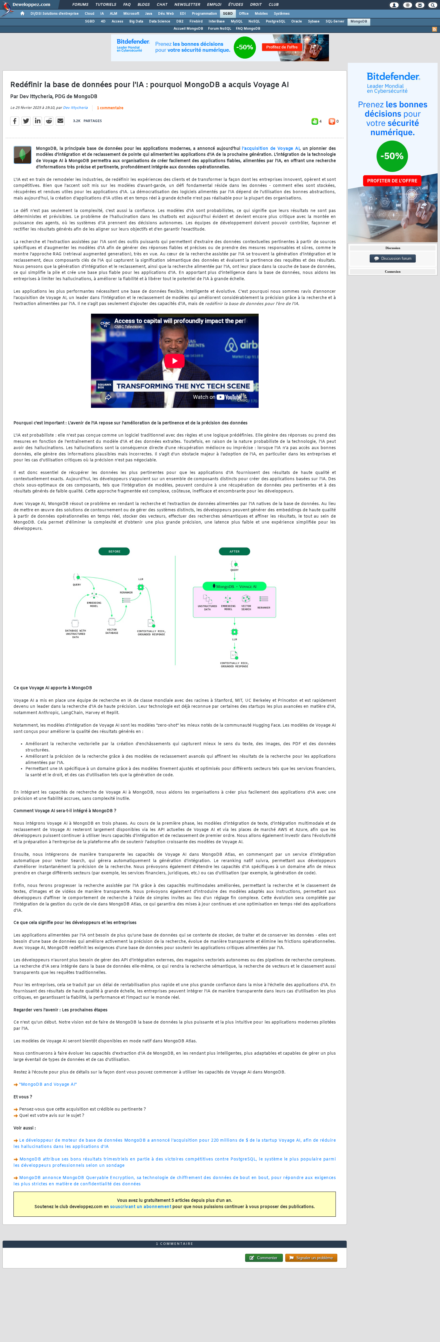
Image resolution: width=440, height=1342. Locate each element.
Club (273, 4)
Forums (80, 4)
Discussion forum (395, 258)
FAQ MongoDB (248, 29)
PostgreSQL (275, 21)
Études (235, 4)
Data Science (159, 21)
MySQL (236, 21)
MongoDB (359, 21)
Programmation (204, 14)
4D (103, 21)
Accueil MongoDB (188, 29)
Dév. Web (166, 14)
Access (117, 21)
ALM (113, 14)
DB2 (179, 21)
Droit (255, 4)
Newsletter (187, 4)
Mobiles (261, 14)
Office (244, 14)
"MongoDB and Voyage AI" (48, 1085)
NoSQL (254, 21)
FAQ (126, 4)
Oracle (296, 21)
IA (102, 14)
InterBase (217, 21)
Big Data (136, 21)
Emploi (213, 4)
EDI (183, 14)
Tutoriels (105, 4)
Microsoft (131, 14)
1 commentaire (110, 108)
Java (148, 14)
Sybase (314, 21)
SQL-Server (335, 21)
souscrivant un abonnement (141, 1207)
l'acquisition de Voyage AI (271, 149)
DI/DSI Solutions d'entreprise (55, 14)
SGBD (228, 14)
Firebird (196, 21)
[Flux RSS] (434, 29)
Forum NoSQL (219, 29)
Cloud (89, 14)
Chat (162, 4)
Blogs (143, 4)
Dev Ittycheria (75, 108)
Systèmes (282, 14)
